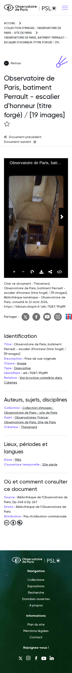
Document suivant (17, 142)
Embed (59, 272)
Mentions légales (36, 631)
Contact (36, 637)
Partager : (11, 316)
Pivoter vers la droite (32, 272)
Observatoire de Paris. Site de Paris (30, 422)
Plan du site (36, 624)
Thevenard (29, 427)
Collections (36, 580)
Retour (16, 63)
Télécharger (41, 272)
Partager (50, 272)
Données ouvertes (36, 599)
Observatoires (25, 417)
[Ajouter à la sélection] (7, 124)
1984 (18, 460)
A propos (36, 605)
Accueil (9, 23)
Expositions (36, 586)
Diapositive (22, 368)
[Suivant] (62, 217)
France (43, 417)
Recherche (36, 592)
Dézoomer (23, 272)
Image (21, 363)
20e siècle (49, 464)
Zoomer (14, 272)
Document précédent (25, 137)
